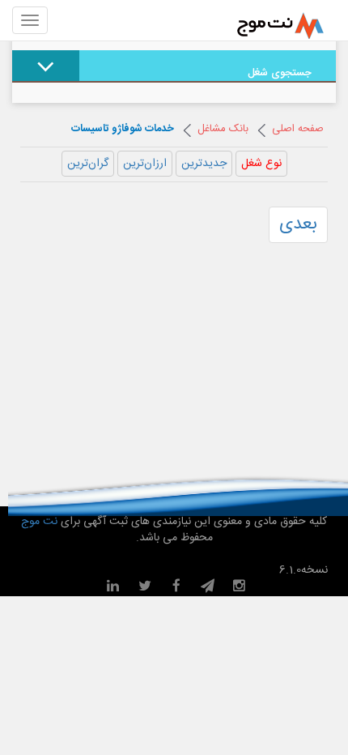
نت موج (41, 521)
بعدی (298, 224)
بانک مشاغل (222, 129)
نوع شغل (261, 163)
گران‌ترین (87, 163)
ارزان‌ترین (145, 163)
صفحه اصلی (298, 129)
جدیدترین (204, 163)
